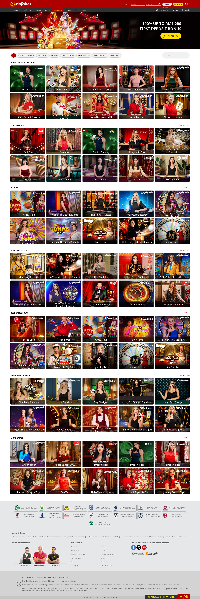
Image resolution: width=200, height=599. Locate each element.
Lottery (84, 10)
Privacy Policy (75, 566)
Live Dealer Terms (107, 566)
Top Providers (42, 55)
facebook (133, 547)
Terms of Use (75, 551)
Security (74, 562)
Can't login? (165, 7)
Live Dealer (58, 10)
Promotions (163, 10)
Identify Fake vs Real (108, 554)
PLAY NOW (170, 36)
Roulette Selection (68, 55)
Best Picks (54, 55)
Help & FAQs (105, 562)
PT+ (76, 10)
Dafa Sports (28, 10)
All (13, 55)
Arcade (68, 10)
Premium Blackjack (100, 55)
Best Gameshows (84, 55)
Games (47, 10)
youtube (144, 547)
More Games (114, 55)
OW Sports (16, 10)
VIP (177, 10)
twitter (138, 547)
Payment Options (77, 558)
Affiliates (104, 547)
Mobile (187, 10)
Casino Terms (105, 558)
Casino (38, 10)
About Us (74, 547)
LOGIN (167, 4)
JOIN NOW (178, 4)
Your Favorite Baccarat (26, 55)
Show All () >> (184, 63)
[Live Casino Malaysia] (20, 4)
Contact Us (104, 551)
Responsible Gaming (78, 554)
